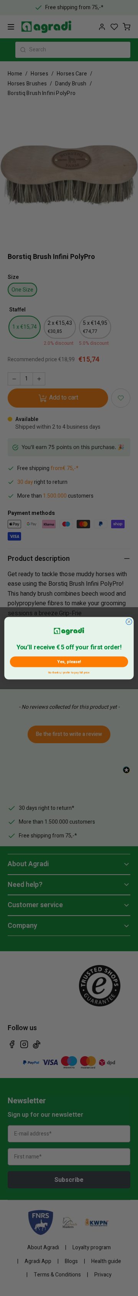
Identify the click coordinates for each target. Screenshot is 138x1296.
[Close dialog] (129, 621)
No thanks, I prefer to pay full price (69, 671)
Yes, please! (69, 661)
